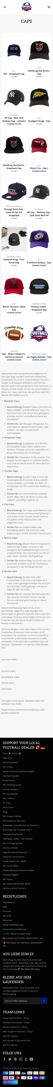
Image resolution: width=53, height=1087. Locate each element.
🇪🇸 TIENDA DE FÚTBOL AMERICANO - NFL (23, 938)
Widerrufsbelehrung (13, 924)
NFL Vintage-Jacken (13, 843)
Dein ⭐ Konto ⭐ (12, 753)
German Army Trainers (14, 888)
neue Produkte (10, 762)
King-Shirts (9, 780)
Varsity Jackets (10, 847)
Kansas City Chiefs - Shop (16, 1022)
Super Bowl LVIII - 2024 (14, 861)
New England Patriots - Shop (17, 1031)
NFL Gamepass (10, 793)
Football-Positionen (13, 834)
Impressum (9, 902)
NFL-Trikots (8, 798)
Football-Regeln (11, 874)
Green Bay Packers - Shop (16, 1018)
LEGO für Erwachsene (13, 856)
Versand (7, 915)
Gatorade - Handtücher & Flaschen (21, 825)
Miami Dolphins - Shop (15, 1027)
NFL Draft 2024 (10, 865)
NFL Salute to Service (13, 820)
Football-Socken (11, 776)
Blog (5, 811)
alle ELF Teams (10, 1045)
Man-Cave (8, 807)
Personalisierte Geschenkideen (18, 870)
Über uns (7, 758)
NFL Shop (7, 767)
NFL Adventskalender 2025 (16, 883)
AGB (5, 906)
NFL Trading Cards (12, 785)
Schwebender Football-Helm (17, 829)
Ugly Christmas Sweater (15, 852)
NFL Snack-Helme (12, 816)
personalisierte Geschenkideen (18, 771)
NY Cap (6, 802)
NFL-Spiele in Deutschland (16, 1040)
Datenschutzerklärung (14, 929)
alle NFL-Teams (10, 1036)
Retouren (7, 920)
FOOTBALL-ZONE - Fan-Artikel (17, 838)
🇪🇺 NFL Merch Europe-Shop (17, 933)
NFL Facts (8, 879)
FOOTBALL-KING (15, 1068)
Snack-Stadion (10, 789)
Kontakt (7, 911)
